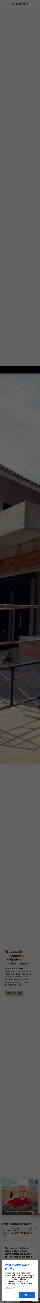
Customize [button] (12, 1295)
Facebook (9, 1288)
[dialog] (20, 1280)
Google (23, 1285)
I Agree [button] (27, 1295)
